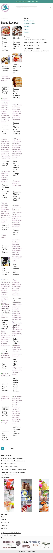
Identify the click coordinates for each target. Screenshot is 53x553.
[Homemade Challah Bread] (17, 287)
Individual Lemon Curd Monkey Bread (17, 431)
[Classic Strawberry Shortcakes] (17, 57)
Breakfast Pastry (29, 21)
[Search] (35, 7)
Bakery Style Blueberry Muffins (5, 271)
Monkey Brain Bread (16, 232)
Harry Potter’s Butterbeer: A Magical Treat (36, 51)
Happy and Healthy (29, 24)
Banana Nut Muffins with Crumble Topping (16, 128)
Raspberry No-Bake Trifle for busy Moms (35, 42)
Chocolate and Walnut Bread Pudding (5, 435)
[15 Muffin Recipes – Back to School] (5, 238)
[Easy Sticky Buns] (5, 357)
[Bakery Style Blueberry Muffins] (5, 261)
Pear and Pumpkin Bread (5, 227)
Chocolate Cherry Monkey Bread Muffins (5, 411)
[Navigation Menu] (50, 8)
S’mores (26, 32)
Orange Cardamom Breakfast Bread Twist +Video (6, 191)
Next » (12, 448)
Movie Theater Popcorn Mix (9, 475)
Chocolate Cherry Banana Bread (5, 90)
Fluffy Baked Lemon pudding (32, 48)
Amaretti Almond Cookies (31, 45)
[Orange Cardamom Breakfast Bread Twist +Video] (5, 176)
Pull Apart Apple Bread (15, 362)
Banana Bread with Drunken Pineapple (17, 94)
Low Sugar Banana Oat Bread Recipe (16, 269)
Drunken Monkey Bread (5, 163)
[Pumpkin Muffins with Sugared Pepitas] (17, 185)
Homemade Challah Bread (17, 301)
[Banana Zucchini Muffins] (5, 59)
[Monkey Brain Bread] (17, 216)
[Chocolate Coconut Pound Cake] (5, 110)
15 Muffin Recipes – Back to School (5, 249)
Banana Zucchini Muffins (5, 69)
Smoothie (26, 26)
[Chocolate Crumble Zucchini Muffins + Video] (17, 31)
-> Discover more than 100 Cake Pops (26, 1)
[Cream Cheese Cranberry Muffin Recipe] (5, 337)
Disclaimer (4, 528)
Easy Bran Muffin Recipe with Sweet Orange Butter (16, 168)
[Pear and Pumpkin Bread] (5, 212)
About (3, 517)
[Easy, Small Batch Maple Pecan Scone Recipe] (17, 371)
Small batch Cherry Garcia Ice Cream (35, 40)
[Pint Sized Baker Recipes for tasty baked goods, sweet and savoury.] (5, 8)
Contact (3, 520)
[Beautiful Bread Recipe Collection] (5, 291)
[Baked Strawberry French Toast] (17, 329)
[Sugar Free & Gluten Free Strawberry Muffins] (5, 31)
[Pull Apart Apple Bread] (17, 350)
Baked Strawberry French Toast (17, 342)
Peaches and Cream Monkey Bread (5, 325)
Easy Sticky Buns (4, 366)
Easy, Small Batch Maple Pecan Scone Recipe (16, 385)
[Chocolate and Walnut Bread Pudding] (5, 424)
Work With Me (5, 522)
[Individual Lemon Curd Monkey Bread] (17, 410)
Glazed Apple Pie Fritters (5, 387)
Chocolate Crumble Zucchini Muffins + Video (17, 43)
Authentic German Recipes (8, 535)
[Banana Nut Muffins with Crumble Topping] (17, 112)
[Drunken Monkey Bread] (5, 148)
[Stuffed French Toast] (17, 312)
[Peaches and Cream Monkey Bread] (5, 310)
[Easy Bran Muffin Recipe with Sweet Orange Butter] (17, 148)
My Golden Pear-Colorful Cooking (11, 533)
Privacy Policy (5, 525)
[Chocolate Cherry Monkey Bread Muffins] (5, 400)
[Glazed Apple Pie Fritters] (5, 377)
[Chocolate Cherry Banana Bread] (5, 80)
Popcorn (26, 29)
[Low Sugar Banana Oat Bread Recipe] (17, 250)
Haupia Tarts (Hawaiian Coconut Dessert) (13, 472)
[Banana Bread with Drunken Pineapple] (17, 82)
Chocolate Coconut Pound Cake (5, 129)
